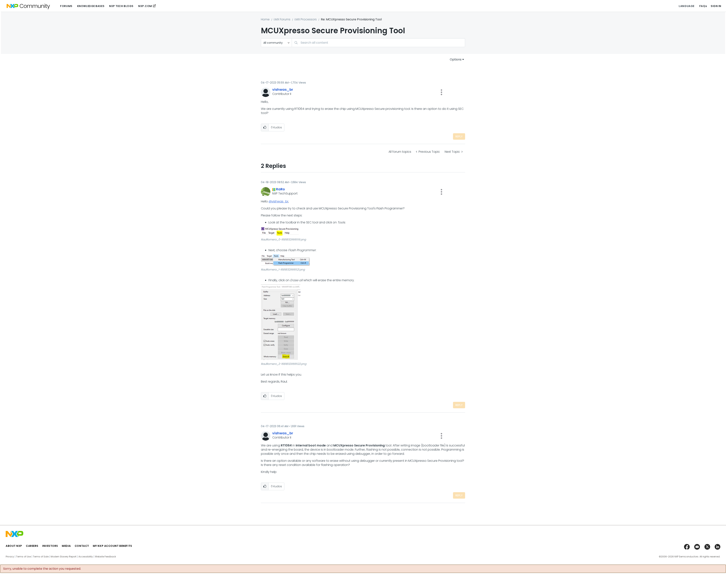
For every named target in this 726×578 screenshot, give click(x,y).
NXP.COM (145, 6)
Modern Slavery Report (63, 557)
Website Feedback (105, 557)
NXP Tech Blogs (121, 6)
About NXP (14, 546)
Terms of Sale (41, 557)
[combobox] (378, 42)
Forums (66, 6)
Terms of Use (23, 557)
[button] (441, 92)
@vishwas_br (278, 201)
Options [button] (456, 59)
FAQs (703, 6)
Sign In (716, 6)
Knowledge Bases (90, 6)
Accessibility (85, 557)
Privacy (10, 557)
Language (686, 6)
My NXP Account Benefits (112, 546)
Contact (82, 546)
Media (66, 546)
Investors (50, 546)
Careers (32, 546)
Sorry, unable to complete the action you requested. (42, 569)
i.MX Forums (282, 19)
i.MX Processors (306, 19)
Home (265, 19)
